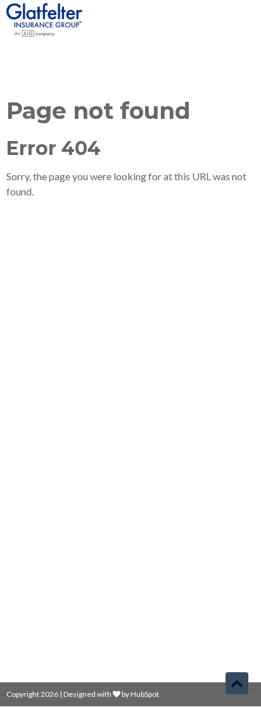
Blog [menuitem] (21, 442)
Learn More (32, 354)
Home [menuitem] (24, 421)
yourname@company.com (76, 574)
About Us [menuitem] (32, 464)
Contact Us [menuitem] (35, 485)
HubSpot (144, 694)
